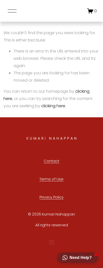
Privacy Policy (52, 197)
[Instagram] (51, 242)
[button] (77, 257)
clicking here (53, 106)
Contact (51, 161)
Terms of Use (52, 179)
